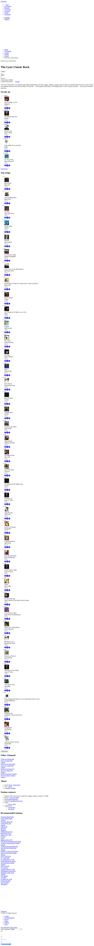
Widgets (6, 923)
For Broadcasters (9, 918)
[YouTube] (5, 108)
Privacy (6, 919)
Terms (6, 921)
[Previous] (1, 939)
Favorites (7, 17)
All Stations (7, 6)
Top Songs (7, 9)
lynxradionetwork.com (15, 801)
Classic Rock (16, 785)
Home (6, 49)
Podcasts (6, 8)
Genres (6, 13)
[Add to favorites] (1, 941)
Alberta (6, 54)
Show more (4, 751)
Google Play (11, 807)
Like (2, 75)
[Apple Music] (7, 108)
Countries (7, 11)
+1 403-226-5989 (13, 797)
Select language (5, 929)
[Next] (5, 939)
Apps (6, 924)
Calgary (6, 56)
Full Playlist (4, 169)
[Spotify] (9, 108)
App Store (11, 809)
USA (7, 4)
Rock (10, 785)
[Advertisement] (47, 34)
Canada (6, 53)
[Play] (3, 939)
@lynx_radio (12, 804)
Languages (7, 14)
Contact (6, 916)
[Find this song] (6, 106)
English (13, 788)
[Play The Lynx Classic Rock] (1, 73)
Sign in (7, 19)
